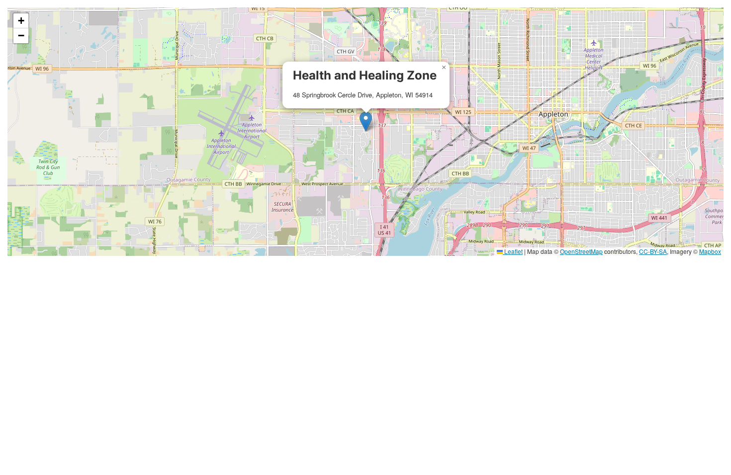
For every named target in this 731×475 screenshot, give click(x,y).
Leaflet (513, 251)
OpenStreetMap (581, 251)
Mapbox (710, 251)
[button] (366, 121)
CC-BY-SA (653, 251)
